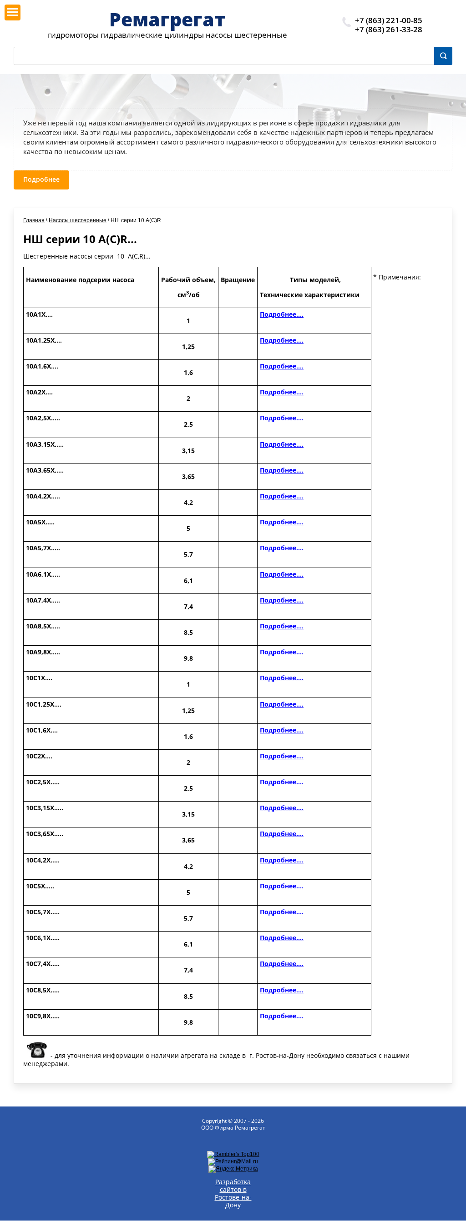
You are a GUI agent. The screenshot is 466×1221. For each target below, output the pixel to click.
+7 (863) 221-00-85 (388, 20)
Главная (34, 220)
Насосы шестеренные (77, 220)
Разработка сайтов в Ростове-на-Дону (233, 1193)
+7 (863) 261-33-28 (388, 29)
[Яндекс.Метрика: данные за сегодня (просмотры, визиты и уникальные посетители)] (233, 1169)
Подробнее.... (282, 314)
